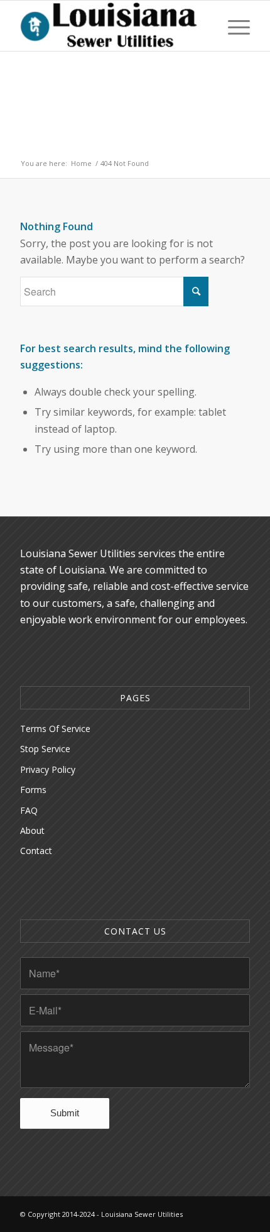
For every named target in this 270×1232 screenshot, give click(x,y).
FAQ (29, 810)
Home (81, 163)
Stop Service (45, 749)
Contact (36, 851)
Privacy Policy (47, 769)
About (32, 830)
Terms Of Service (55, 729)
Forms (33, 790)
